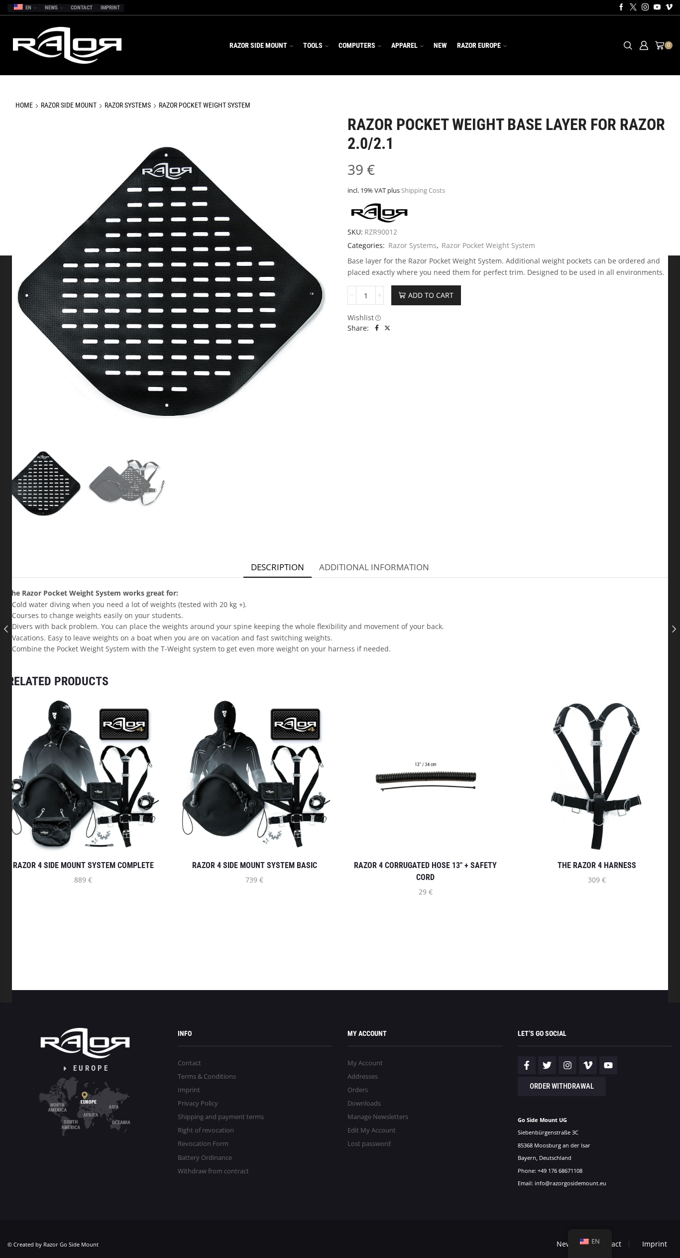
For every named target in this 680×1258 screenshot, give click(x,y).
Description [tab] (277, 567)
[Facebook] (621, 7)
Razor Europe (479, 45)
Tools (313, 45)
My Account (365, 1063)
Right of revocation (206, 1130)
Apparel (404, 45)
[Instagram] (645, 7)
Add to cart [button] (116, 836)
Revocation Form (203, 1143)
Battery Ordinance (205, 1157)
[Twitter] (633, 7)
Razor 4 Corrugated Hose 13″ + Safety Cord (425, 871)
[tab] (277, 567)
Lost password (369, 1143)
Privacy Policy (198, 1103)
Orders (357, 1090)
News (51, 7)
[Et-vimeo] (588, 1065)
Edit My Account (371, 1130)
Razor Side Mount (258, 45)
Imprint (110, 7)
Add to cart (430, 295)
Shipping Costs (423, 190)
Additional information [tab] (374, 567)
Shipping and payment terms (221, 1117)
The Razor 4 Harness (597, 865)
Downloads (364, 1103)
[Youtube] (657, 7)
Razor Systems (128, 105)
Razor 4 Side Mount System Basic (254, 865)
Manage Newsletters (377, 1117)
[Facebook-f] (527, 1065)
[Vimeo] (669, 7)
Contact (82, 7)
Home (24, 105)
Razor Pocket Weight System (204, 105)
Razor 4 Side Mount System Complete (83, 865)
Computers (357, 45)
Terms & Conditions (207, 1076)
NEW (440, 45)
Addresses (362, 1076)
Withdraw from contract (213, 1171)
